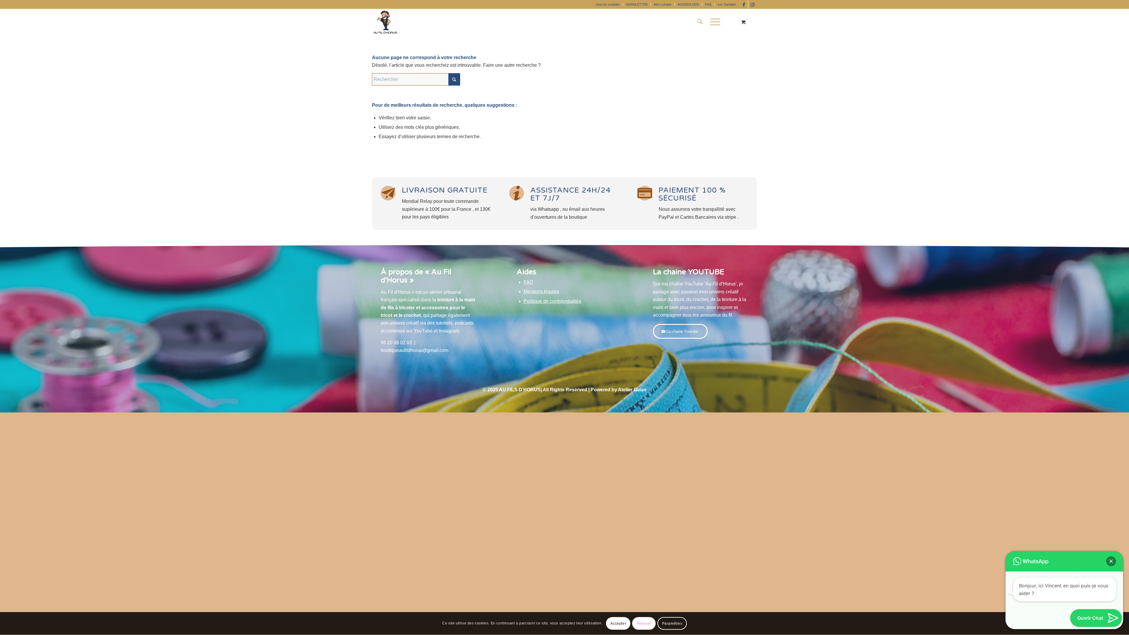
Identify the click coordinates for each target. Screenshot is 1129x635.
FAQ (708, 4)
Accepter (618, 623)
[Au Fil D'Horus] (385, 22)
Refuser (644, 623)
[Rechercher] (700, 22)
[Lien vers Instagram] (752, 4)
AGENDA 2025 (688, 4)
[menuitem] (608, 4)
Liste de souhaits (608, 4)
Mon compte (663, 4)
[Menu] (713, 22)
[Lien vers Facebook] (743, 4)
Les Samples (727, 4)
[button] (1111, 561)
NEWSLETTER (637, 4)
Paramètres (672, 623)
